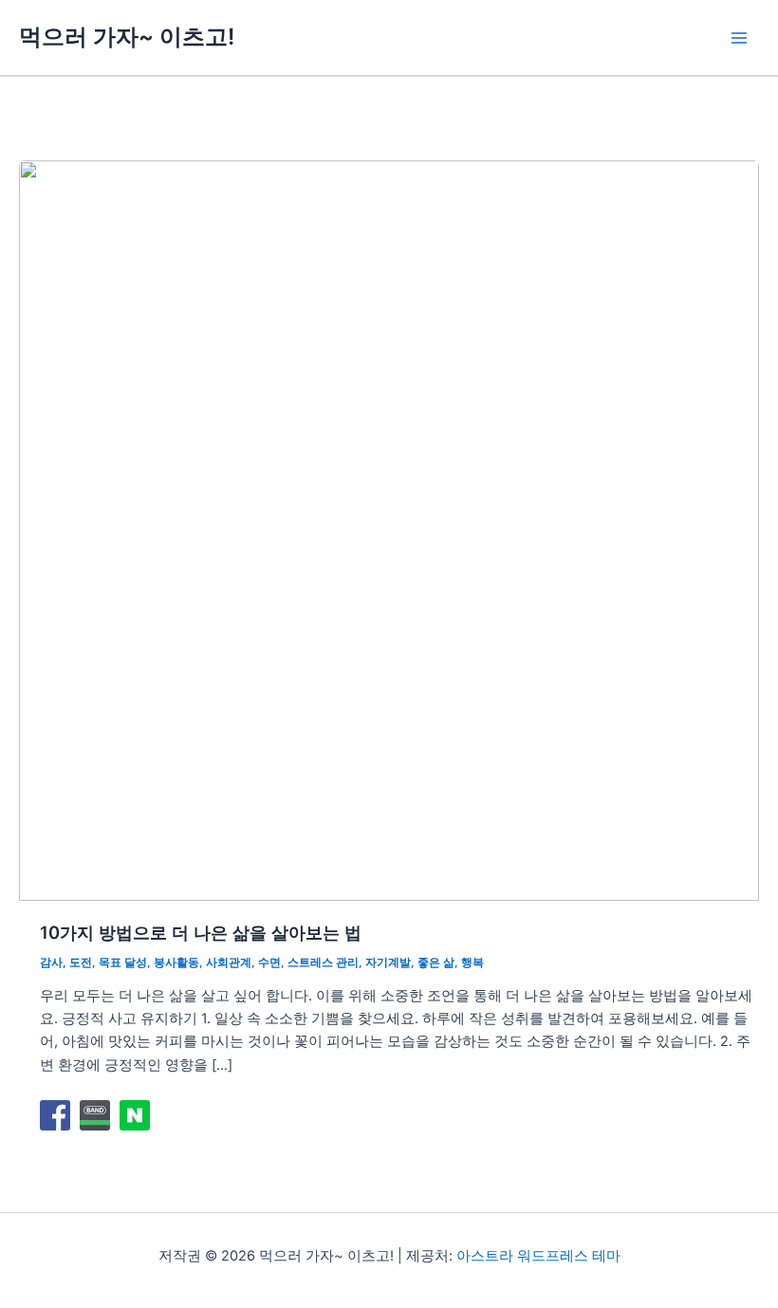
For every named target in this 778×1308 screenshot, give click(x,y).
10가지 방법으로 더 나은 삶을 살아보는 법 (200, 932)
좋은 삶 (435, 962)
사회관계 (228, 962)
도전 (80, 962)
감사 (51, 962)
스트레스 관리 (323, 962)
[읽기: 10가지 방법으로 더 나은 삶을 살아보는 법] (389, 529)
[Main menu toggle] (739, 38)
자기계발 (388, 962)
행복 (472, 962)
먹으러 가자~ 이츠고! (126, 36)
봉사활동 (176, 962)
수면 (269, 962)
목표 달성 (123, 962)
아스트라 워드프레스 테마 (538, 1255)
